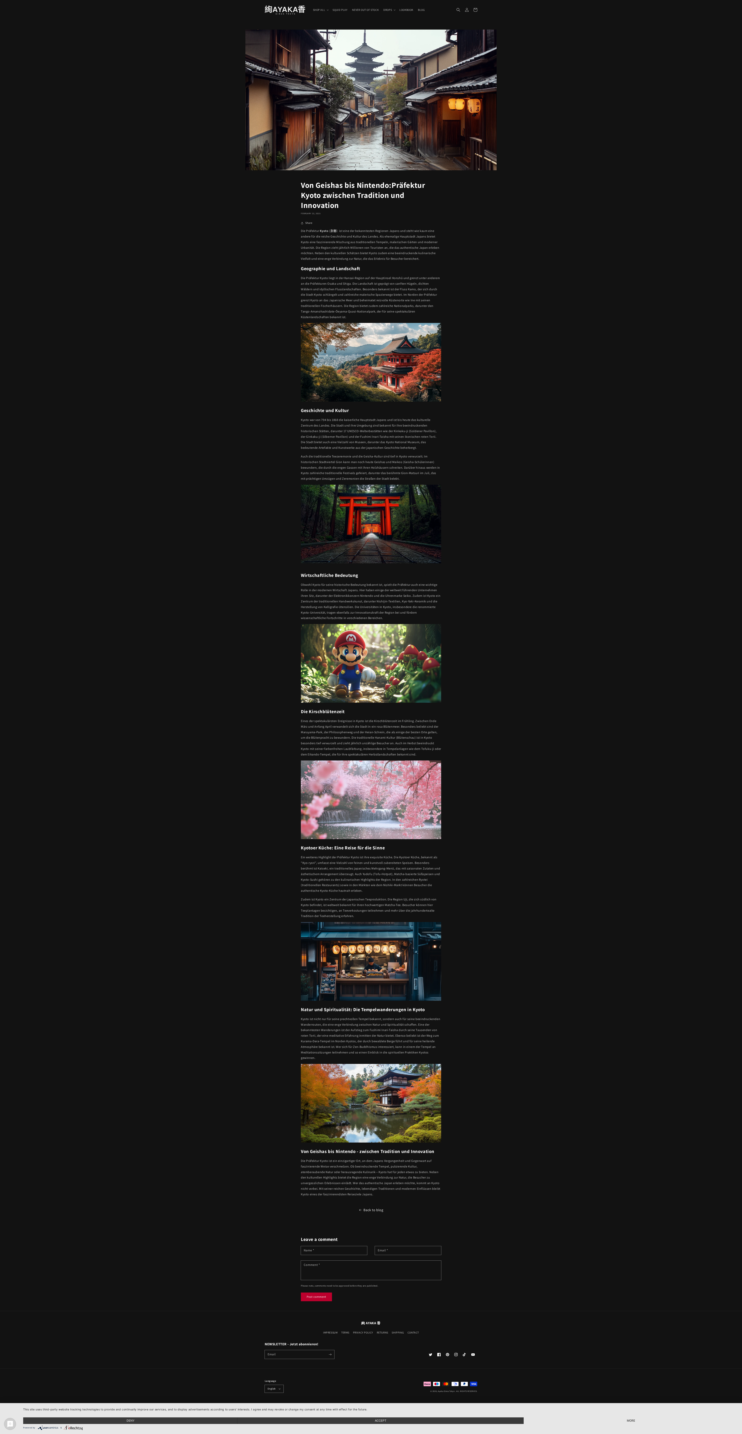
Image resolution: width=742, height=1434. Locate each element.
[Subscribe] (330, 1354)
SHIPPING (398, 1332)
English (272, 1388)
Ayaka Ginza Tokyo (446, 1391)
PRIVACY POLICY (363, 1332)
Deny (130, 1420)
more (631, 1420)
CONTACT (413, 1332)
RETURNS (382, 1332)
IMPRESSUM (330, 1332)
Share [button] (308, 223)
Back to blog (373, 1210)
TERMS (345, 1332)
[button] (458, 10)
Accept (380, 1420)
